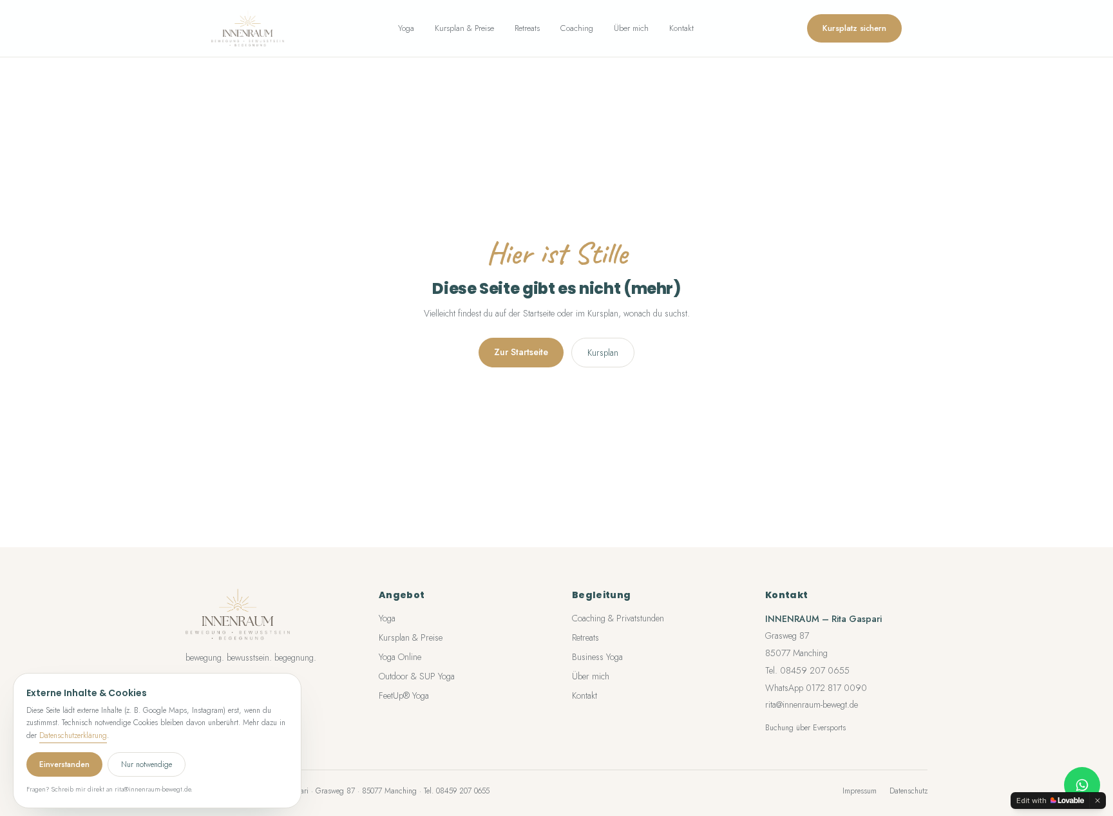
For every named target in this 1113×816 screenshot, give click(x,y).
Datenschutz (908, 791)
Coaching (576, 28)
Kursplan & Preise (464, 28)
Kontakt (681, 28)
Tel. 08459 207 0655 (807, 670)
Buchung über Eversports (805, 728)
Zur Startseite (521, 351)
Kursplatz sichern (854, 28)
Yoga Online (400, 656)
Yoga (406, 28)
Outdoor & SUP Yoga (417, 676)
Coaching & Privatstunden (618, 618)
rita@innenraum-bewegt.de (811, 704)
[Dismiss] (1097, 800)
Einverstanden (64, 764)
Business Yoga (597, 656)
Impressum (859, 791)
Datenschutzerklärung (73, 735)
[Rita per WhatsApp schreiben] (1082, 785)
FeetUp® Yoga (404, 695)
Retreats (527, 28)
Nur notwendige (146, 764)
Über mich (631, 28)
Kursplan (602, 352)
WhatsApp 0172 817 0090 (816, 687)
